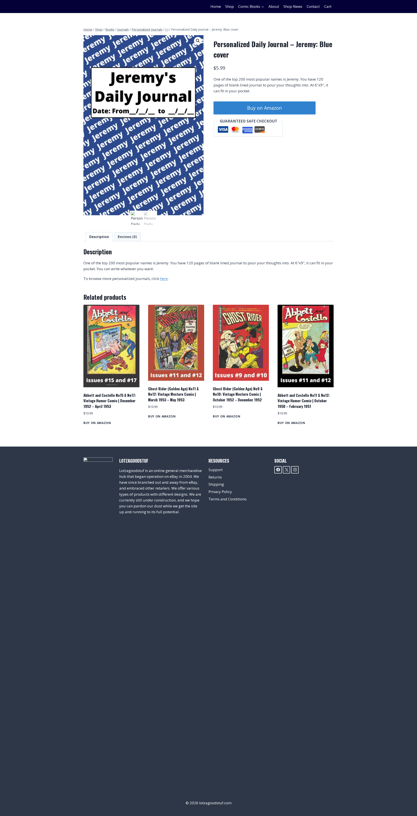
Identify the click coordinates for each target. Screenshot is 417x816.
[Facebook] (278, 469)
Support (215, 469)
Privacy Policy (220, 491)
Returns (215, 477)
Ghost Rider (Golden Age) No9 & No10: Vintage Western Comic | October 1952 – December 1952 (238, 394)
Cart (327, 6)
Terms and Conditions (227, 499)
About (273, 6)
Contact (313, 6)
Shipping (216, 484)
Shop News (292, 6)
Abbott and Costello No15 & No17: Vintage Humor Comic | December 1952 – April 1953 (109, 400)
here (164, 278)
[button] (198, 41)
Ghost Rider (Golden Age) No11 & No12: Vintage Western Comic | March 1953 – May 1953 (173, 394)
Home (215, 6)
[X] (286, 469)
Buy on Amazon (264, 108)
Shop (229, 6)
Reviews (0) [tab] (127, 237)
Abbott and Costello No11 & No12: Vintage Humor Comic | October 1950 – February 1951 (304, 400)
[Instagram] (295, 469)
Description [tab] (99, 237)
